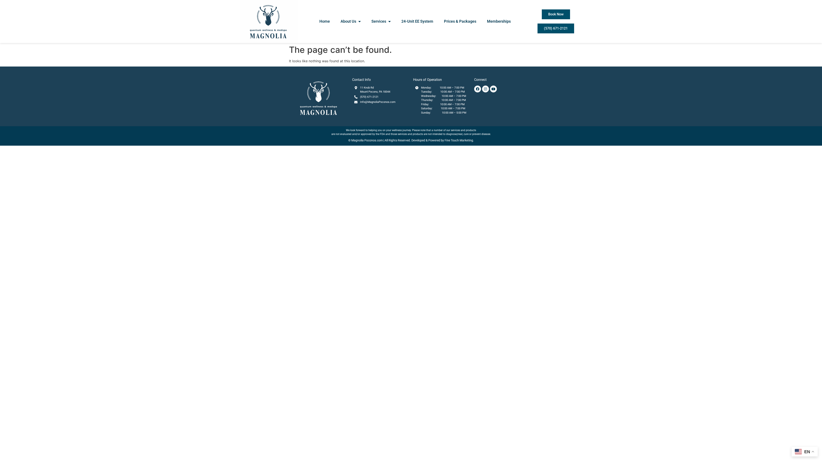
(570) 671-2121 (369, 96)
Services (378, 21)
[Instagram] (485, 89)
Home (324, 21)
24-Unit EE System (417, 21)
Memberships (499, 21)
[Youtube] (493, 89)
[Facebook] (477, 89)
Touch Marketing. (462, 140)
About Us (348, 21)
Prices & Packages (460, 21)
